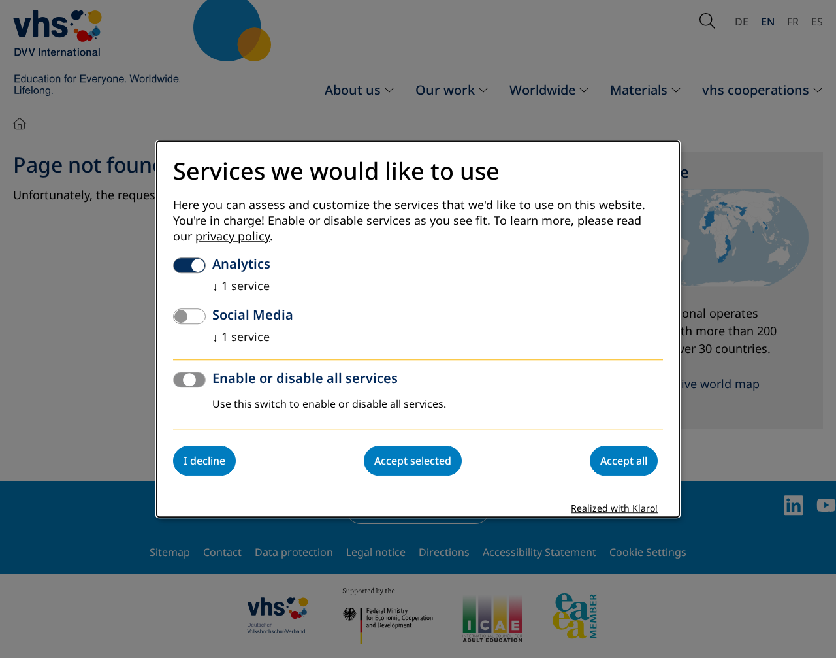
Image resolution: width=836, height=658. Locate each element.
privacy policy (232, 236)
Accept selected (412, 460)
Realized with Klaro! (614, 509)
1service (241, 286)
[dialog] (418, 329)
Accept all (623, 460)
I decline (204, 460)
